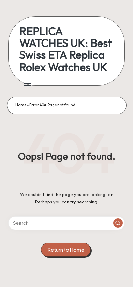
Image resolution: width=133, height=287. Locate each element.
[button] (118, 223)
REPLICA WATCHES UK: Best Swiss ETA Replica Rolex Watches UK (65, 49)
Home (20, 105)
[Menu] (27, 83)
